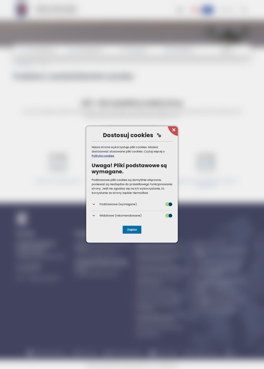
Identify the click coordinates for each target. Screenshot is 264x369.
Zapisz (132, 230)
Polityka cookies (103, 156)
